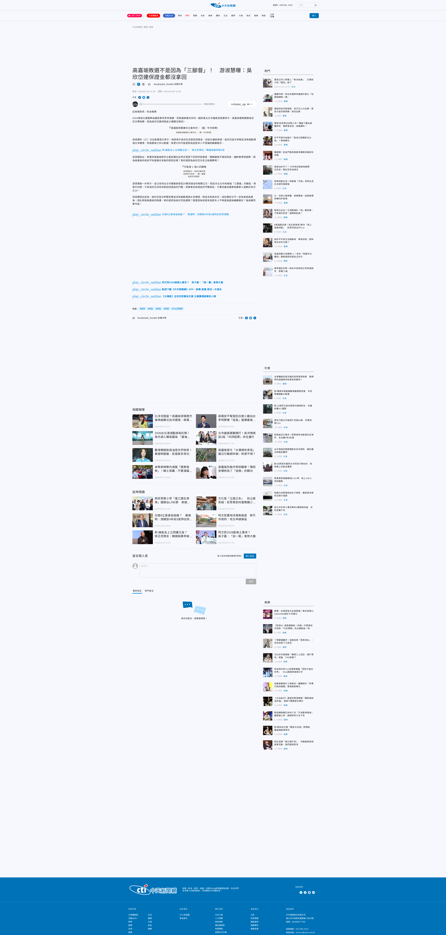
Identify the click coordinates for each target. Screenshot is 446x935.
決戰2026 (169, 16)
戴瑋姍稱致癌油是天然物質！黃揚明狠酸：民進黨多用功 (142, 455)
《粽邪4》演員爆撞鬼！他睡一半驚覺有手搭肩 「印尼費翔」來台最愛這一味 (267, 628)
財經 (264, 16)
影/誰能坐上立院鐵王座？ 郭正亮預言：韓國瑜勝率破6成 (142, 537)
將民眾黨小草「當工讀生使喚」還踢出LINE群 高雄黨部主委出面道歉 (142, 503)
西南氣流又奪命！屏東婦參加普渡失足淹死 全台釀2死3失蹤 (267, 438)
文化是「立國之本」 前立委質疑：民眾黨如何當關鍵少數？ (206, 503)
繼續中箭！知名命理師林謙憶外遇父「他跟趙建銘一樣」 (267, 97)
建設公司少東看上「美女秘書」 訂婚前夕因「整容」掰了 (267, 83)
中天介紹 (219, 915)
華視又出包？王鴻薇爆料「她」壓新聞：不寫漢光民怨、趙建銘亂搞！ (267, 213)
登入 (314, 16)
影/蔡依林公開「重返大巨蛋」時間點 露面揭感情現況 (267, 730)
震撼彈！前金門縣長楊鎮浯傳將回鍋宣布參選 (267, 155)
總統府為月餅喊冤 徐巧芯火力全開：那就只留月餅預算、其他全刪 (267, 112)
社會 (203, 16)
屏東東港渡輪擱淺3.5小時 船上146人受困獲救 (267, 481)
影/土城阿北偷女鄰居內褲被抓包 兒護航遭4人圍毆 (267, 409)
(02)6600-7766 (298, 922)
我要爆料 (254, 925)
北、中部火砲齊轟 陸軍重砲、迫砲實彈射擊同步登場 (267, 199)
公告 (253, 915)
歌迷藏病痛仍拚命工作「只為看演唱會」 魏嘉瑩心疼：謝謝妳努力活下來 (267, 716)
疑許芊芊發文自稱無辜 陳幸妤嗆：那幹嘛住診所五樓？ (267, 242)
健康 (256, 16)
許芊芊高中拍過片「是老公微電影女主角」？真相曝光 (267, 141)
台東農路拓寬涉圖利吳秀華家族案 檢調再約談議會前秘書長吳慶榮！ (267, 380)
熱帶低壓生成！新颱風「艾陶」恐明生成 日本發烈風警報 (267, 184)
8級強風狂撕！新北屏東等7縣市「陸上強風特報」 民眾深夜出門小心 (267, 228)
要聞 (195, 16)
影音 (248, 16)
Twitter (296, 892)
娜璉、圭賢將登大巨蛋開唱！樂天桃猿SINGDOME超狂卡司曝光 (267, 614)
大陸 (241, 16)
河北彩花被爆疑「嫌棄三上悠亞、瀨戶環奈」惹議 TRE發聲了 (267, 657)
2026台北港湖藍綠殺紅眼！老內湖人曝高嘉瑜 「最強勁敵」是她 (142, 438)
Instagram (305, 892)
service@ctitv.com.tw (305, 932)
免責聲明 (219, 929)
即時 (180, 16)
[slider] (171, 104)
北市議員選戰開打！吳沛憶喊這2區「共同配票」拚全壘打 (206, 438)
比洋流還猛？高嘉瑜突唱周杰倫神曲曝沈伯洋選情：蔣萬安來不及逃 (142, 421)
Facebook (301, 892)
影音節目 (183, 918)
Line (309, 892)
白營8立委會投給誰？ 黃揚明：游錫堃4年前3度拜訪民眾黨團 (142, 520)
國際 (233, 16)
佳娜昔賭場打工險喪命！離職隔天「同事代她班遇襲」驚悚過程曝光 (267, 686)
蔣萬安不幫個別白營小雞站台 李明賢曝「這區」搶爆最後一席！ (206, 421)
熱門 (187, 16)
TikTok (313, 892)
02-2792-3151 (302, 929)
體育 (218, 16)
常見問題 (254, 918)
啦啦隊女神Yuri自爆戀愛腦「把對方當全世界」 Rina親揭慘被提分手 (267, 672)
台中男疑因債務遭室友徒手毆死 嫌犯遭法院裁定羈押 (267, 452)
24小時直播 (185, 915)
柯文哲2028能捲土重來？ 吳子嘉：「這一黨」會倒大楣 (206, 537)
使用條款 (219, 922)
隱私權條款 (220, 925)
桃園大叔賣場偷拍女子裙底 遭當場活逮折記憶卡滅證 (267, 496)
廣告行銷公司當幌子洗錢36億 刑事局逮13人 (267, 423)
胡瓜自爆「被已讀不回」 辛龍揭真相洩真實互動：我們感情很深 (267, 745)
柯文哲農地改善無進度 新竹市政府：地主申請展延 (206, 520)
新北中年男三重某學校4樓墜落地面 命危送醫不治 (267, 510)
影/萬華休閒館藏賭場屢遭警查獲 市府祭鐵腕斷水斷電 (267, 394)
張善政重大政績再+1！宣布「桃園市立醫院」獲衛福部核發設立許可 (267, 257)
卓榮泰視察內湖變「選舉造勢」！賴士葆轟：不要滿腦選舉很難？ (142, 472)
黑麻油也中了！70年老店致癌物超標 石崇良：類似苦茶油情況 (267, 170)
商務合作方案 (221, 932)
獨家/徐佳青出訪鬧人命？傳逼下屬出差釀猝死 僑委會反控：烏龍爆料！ (267, 126)
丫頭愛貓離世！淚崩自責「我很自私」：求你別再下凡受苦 (267, 643)
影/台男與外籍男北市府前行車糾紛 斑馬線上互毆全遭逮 (267, 467)
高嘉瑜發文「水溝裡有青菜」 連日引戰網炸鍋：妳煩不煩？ (206, 455)
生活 (226, 16)
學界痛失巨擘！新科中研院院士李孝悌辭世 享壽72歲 (267, 271)
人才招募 (219, 918)
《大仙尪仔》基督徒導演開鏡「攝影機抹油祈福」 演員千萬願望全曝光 (267, 701)
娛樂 (210, 16)
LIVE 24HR (135, 16)
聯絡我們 (254, 922)
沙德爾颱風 (153, 16)
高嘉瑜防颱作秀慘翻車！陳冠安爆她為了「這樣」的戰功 (206, 472)
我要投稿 (254, 929)
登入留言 (250, 556)
